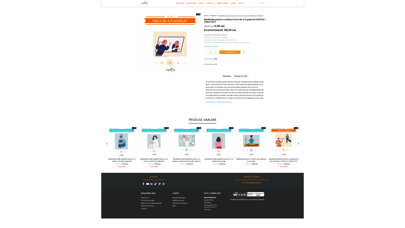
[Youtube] (147, 184)
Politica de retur (178, 200)
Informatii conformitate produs (219, 102)
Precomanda (230, 52)
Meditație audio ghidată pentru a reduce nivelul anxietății (121, 160)
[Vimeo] (159, 184)
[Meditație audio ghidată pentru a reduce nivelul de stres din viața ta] (186, 142)
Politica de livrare (147, 206)
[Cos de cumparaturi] (262, 3)
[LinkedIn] (151, 184)
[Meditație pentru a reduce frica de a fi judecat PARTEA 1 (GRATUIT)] (170, 44)
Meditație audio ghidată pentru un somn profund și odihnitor (154, 160)
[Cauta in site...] (259, 3)
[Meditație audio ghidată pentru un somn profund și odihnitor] (154, 142)
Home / (207, 16)
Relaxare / (214, 16)
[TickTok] (155, 184)
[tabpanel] (170, 44)
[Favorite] (244, 52)
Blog (241, 3)
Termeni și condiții (147, 200)
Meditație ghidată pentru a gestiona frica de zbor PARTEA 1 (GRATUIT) (283, 160)
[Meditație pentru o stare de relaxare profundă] (251, 142)
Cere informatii (211, 64)
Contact (144, 209)
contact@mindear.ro (252, 183)
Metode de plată (178, 198)
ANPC (174, 206)
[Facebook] (143, 184)
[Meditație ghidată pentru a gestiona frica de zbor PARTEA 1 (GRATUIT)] (283, 142)
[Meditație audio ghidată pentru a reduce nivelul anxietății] (122, 142)
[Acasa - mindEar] (151, 3)
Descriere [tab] (227, 76)
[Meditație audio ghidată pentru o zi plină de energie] (219, 142)
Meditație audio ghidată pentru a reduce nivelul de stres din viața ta (186, 160)
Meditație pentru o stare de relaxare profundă (251, 160)
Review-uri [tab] (241, 76)
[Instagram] (163, 184)
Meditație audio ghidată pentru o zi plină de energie (219, 160)
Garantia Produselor (180, 203)
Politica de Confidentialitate (151, 203)
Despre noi (145, 198)
